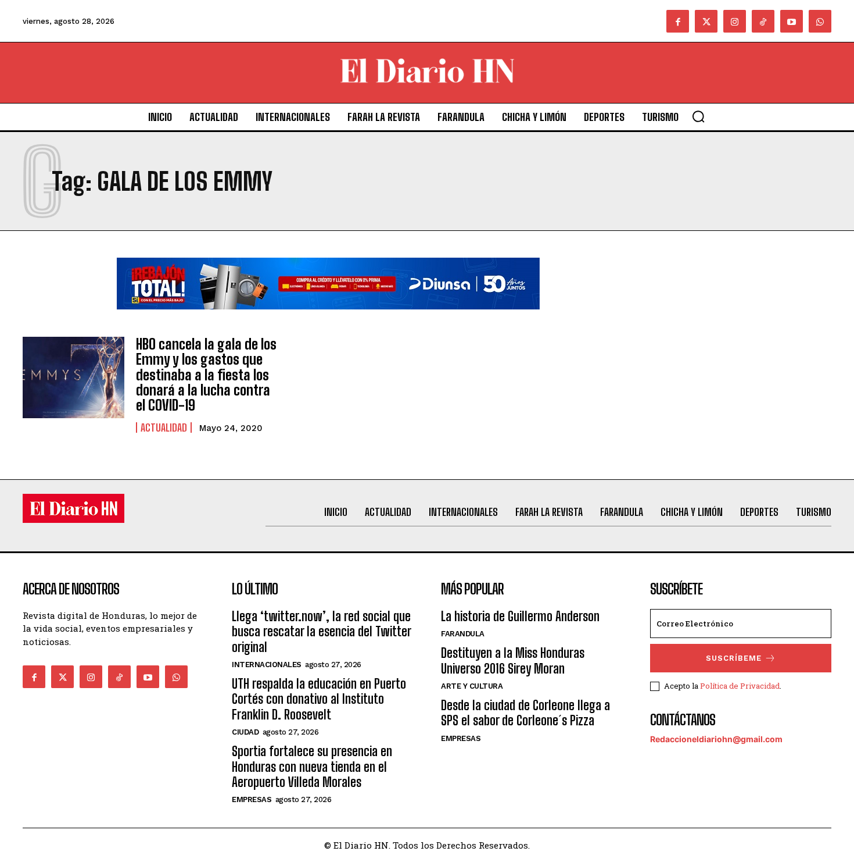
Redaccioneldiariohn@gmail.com (716, 739)
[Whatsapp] (820, 21)
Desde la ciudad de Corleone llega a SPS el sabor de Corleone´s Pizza (525, 712)
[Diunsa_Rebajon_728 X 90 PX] (328, 318)
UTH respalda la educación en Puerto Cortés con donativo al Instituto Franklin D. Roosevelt (319, 699)
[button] (698, 116)
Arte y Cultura (472, 686)
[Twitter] (706, 21)
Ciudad (245, 732)
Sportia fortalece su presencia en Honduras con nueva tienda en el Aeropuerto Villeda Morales (312, 766)
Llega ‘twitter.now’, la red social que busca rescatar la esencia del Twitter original (321, 631)
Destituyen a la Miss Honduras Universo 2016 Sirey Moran (512, 660)
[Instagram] (734, 21)
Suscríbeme (734, 658)
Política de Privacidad (740, 686)
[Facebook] (677, 21)
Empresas (251, 799)
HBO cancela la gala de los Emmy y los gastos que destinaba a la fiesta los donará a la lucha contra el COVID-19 (206, 375)
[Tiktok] (763, 21)
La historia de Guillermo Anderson (520, 616)
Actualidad (164, 427)
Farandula (463, 633)
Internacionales (267, 664)
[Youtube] (791, 21)
